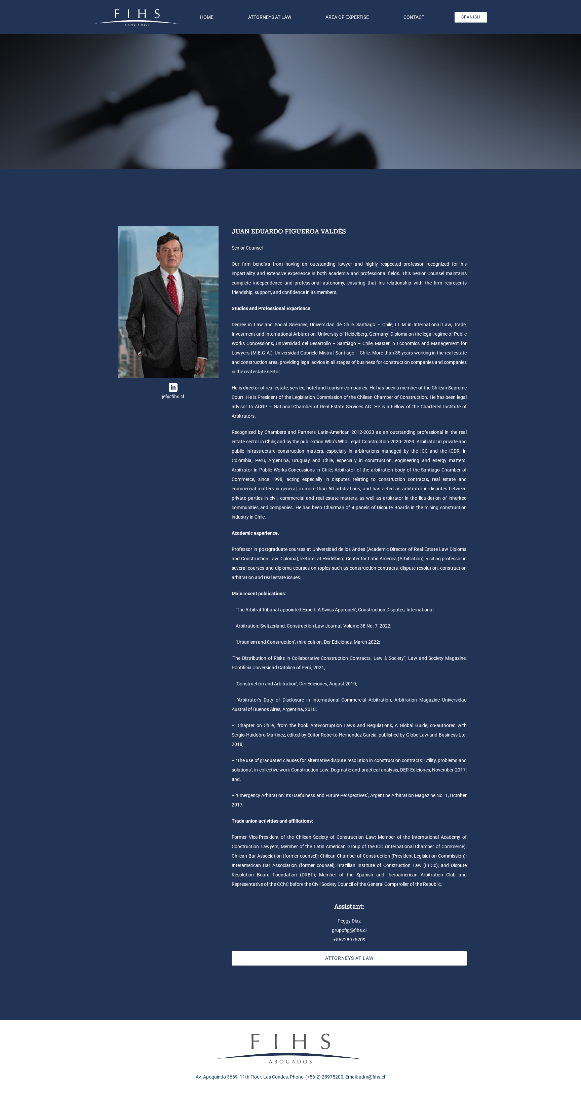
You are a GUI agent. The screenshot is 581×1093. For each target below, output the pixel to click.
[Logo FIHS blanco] (137, 9)
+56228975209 (349, 939)
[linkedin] (173, 387)
